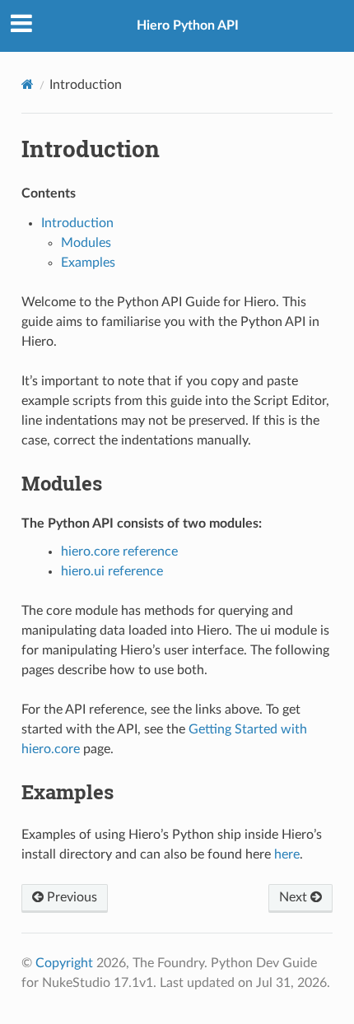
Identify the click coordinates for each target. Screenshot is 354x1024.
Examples (88, 262)
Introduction (77, 223)
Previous (70, 897)
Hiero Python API (188, 25)
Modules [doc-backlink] (61, 483)
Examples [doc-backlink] (67, 792)
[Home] (27, 84)
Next (294, 897)
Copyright (64, 963)
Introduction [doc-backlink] (90, 148)
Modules (86, 242)
